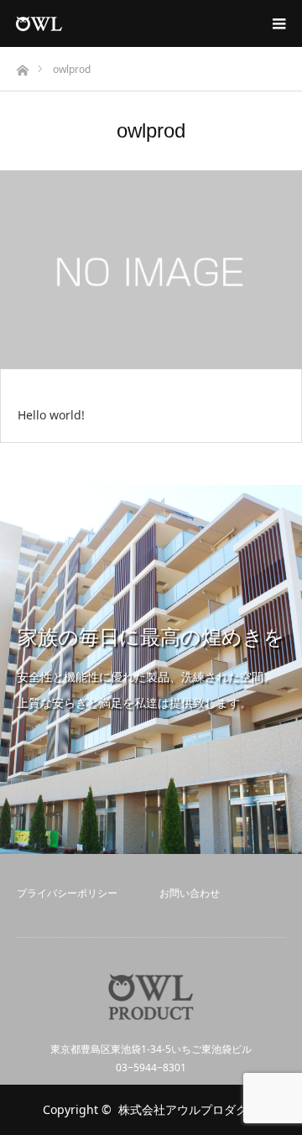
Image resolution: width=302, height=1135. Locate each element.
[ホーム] (22, 66)
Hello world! (51, 415)
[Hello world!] (151, 270)
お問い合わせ (189, 893)
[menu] (278, 23)
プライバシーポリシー (67, 893)
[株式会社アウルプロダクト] (63, 23)
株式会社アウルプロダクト (188, 1109)
